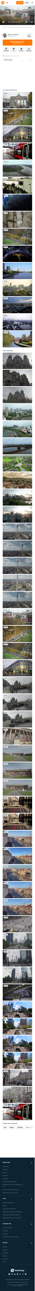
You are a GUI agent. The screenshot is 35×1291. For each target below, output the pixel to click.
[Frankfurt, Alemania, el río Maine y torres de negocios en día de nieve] (17, 321)
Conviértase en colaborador (10, 1236)
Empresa (5, 1175)
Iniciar (27, 2)
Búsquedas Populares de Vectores (12, 1211)
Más (4, 1261)
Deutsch (5, 1255)
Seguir (29, 36)
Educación (6, 1178)
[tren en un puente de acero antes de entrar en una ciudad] (17, 287)
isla (5, 1126)
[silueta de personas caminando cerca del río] (17, 185)
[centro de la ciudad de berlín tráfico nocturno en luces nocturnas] (17, 133)
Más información (8, 59)
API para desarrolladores (10, 1181)
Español (5, 1249)
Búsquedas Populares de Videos (12, 1217)
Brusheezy (6, 1166)
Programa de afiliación (9, 1208)
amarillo (20, 1126)
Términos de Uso (11, 1284)
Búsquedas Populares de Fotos (11, 1214)
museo (12, 1126)
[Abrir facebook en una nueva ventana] (8, 1273)
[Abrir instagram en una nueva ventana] (11, 1273)
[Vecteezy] (2, 2)
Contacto (5, 1230)
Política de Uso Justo (17, 1285)
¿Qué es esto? (16, 56)
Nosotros (5, 1233)
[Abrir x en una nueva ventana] (22, 1273)
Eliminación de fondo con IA (11, 1189)
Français (5, 1258)
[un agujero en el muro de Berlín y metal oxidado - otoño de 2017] (17, 219)
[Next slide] (28, 1127)
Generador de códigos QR (10, 1192)
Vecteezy (5, 1169)
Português (6, 1252)
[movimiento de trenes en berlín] (17, 150)
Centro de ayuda (7, 1227)
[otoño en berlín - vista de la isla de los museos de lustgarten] (17, 116)
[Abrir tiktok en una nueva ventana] (19, 1273)
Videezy (5, 1172)
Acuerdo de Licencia (8, 1202)
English (5, 1246)
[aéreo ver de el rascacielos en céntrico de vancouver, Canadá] (17, 496)
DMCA (4, 1205)
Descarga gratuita (17, 42)
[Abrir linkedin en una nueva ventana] (14, 1273)
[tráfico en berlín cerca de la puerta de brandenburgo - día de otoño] (17, 99)
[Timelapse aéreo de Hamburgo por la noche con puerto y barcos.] (17, 304)
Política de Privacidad (21, 1284)
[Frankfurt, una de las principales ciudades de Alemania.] (17, 270)
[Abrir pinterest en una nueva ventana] (17, 1273)
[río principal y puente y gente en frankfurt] (17, 338)
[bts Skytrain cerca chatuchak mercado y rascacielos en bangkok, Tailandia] (17, 411)
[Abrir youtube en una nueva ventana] (25, 1273)
